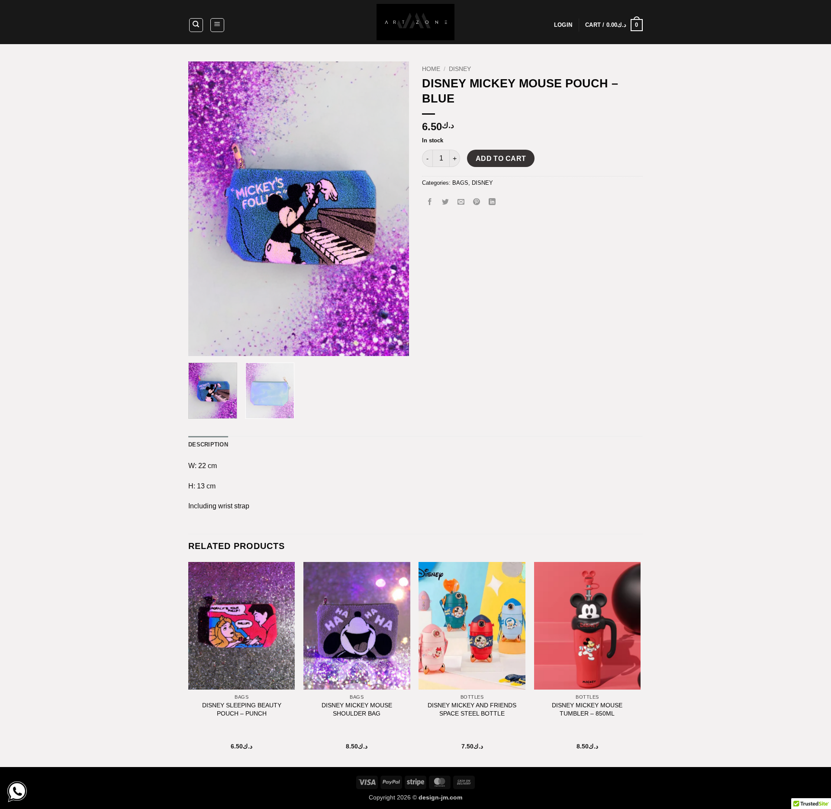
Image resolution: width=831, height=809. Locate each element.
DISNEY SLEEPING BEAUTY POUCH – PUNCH (241, 709)
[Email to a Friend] (461, 202)
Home (431, 69)
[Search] (196, 25)
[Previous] (203, 208)
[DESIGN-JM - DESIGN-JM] (415, 22)
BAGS (460, 183)
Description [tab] (208, 444)
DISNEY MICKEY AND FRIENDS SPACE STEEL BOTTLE (472, 709)
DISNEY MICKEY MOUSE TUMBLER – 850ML (587, 709)
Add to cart (501, 158)
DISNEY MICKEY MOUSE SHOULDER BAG (357, 709)
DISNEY (460, 69)
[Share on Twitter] (445, 202)
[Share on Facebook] (430, 202)
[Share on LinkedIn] (492, 202)
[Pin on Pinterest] (477, 202)
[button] (217, 25)
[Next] (394, 208)
